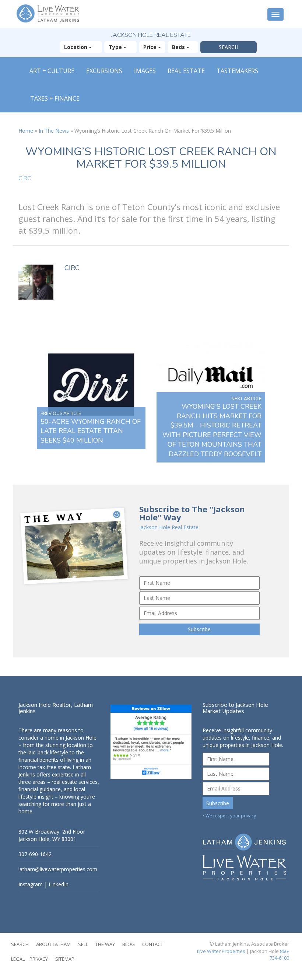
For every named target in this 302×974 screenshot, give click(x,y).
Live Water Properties (221, 951)
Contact (152, 944)
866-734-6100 (279, 954)
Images (145, 71)
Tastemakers (237, 71)
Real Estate (186, 71)
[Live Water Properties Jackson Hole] (243, 851)
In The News (54, 130)
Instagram (30, 884)
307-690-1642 (35, 854)
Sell (83, 944)
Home (25, 130)
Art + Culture (51, 71)
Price (150, 46)
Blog (128, 944)
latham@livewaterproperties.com (57, 869)
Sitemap (64, 959)
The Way (105, 944)
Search (20, 944)
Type (116, 46)
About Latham (53, 944)
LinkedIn (59, 884)
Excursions (104, 71)
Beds (179, 46)
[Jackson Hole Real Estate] (50, 14)
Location (76, 46)
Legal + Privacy (29, 959)
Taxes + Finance (55, 98)
